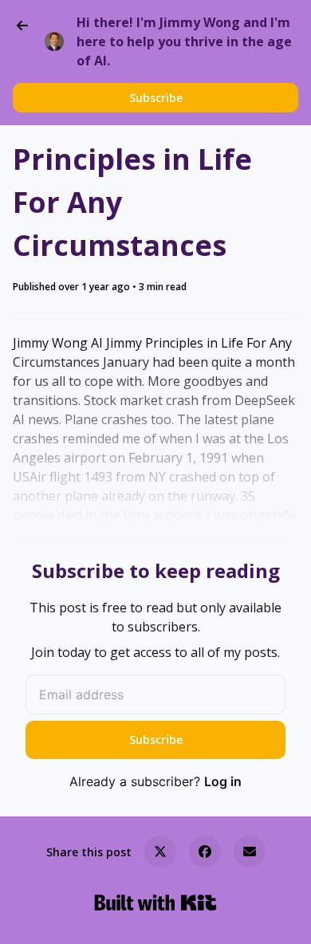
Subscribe (156, 97)
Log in (223, 781)
